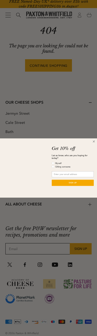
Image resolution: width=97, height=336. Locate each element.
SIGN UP (73, 183)
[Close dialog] (94, 141)
